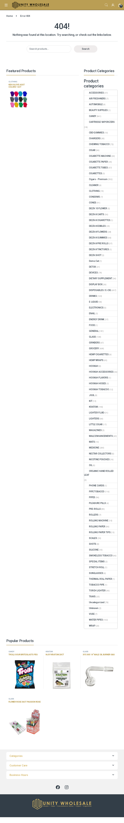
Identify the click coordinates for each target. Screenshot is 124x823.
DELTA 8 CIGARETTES (99, 220)
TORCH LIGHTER (97, 590)
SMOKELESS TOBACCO (101, 555)
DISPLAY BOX (95, 284)
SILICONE (94, 549)
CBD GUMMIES (96, 132)
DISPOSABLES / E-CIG (100, 290)
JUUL (91, 395)
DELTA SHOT (95, 255)
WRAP (92, 625)
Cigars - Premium (98, 179)
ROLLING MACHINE (98, 520)
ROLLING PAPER (97, 526)
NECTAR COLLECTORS (100, 453)
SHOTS (92, 544)
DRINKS (93, 296)
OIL (90, 465)
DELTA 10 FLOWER (98, 208)
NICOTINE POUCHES (99, 459)
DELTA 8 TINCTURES (99, 249)
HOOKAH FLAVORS (98, 377)
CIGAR (92, 150)
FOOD (92, 325)
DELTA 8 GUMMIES (98, 237)
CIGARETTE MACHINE (100, 156)
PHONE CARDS (96, 485)
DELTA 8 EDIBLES (97, 226)
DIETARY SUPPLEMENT (100, 278)
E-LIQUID (93, 302)
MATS (92, 442)
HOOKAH (93, 366)
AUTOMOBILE (96, 104)
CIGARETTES (95, 173)
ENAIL (92, 313)
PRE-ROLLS (95, 509)
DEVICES (93, 272)
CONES (92, 202)
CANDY (92, 116)
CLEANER (93, 185)
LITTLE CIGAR (96, 424)
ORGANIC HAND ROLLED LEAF (99, 473)
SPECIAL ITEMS (97, 561)
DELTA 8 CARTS (96, 214)
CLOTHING (13, 82)
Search (106, 5)
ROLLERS (93, 514)
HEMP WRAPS (96, 360)
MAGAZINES (95, 430)
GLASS (92, 337)
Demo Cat (94, 261)
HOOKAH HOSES (97, 383)
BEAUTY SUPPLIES (98, 110)
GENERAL (94, 331)
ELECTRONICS (96, 307)
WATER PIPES (96, 619)
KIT (90, 401)
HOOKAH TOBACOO (99, 389)
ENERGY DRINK (96, 319)
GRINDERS (94, 342)
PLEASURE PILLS (97, 503)
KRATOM (93, 407)
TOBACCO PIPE (96, 584)
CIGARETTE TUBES (98, 167)
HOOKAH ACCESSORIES (101, 372)
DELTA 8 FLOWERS (98, 232)
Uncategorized (96, 602)
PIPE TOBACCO (96, 491)
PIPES (92, 497)
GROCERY (94, 348)
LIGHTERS (94, 418)
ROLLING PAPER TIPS (99, 532)
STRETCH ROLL (96, 567)
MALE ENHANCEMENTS (101, 436)
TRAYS (92, 596)
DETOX (92, 267)
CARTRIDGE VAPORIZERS (102, 122)
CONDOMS (94, 197)
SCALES (93, 538)
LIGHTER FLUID (96, 412)
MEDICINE (94, 447)
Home (9, 16)
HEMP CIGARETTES (99, 354)
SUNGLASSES (96, 573)
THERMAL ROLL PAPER (100, 579)
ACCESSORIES (96, 92)
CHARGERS (95, 138)
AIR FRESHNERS (97, 98)
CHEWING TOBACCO (99, 144)
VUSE (91, 614)
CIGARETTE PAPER (98, 162)
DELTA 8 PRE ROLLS (98, 243)
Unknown (93, 608)
